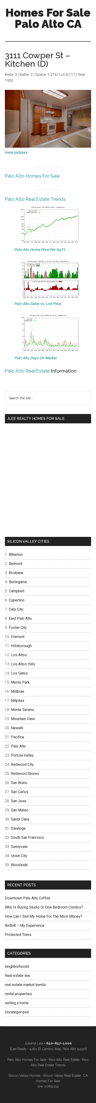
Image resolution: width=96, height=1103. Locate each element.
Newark (17, 728)
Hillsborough (21, 646)
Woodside (19, 865)
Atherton (16, 554)
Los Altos (19, 655)
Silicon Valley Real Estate (62, 1075)
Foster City (18, 627)
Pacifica (17, 737)
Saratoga (18, 828)
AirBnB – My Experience (24, 925)
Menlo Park (20, 682)
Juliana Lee (33, 1043)
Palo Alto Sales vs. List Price (37, 303)
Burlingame (18, 582)
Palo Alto (18, 746)
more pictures (16, 152)
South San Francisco (27, 837)
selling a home (17, 1003)
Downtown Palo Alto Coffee (27, 898)
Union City (19, 856)
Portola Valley (22, 755)
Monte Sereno (22, 709)
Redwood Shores (25, 773)
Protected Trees (18, 934)
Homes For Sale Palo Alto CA (48, 18)
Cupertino (16, 600)
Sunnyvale (19, 846)
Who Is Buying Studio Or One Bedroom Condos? (44, 907)
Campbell (16, 591)
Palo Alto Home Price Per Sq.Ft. (40, 249)
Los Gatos (19, 673)
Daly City (16, 609)
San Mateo (19, 810)
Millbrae (17, 691)
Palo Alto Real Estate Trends (35, 199)
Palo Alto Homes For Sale (32, 176)
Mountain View (23, 719)
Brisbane (16, 573)
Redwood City (22, 764)
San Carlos (19, 792)
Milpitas (17, 700)
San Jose (18, 801)
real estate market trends (25, 984)
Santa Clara (20, 819)
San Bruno (19, 783)
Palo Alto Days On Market (35, 358)
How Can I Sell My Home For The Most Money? (43, 916)
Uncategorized (17, 1012)
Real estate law (17, 975)
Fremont (17, 636)
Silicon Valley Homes (24, 1075)
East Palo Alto (20, 618)
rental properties (18, 994)
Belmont (15, 563)
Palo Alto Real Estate (27, 371)
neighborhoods (17, 966)
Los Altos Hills (23, 664)
